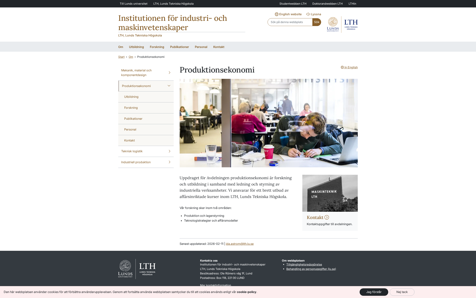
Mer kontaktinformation (215, 285)
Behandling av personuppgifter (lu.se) (311, 269)
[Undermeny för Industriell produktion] (169, 162)
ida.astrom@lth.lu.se (240, 244)
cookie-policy (246, 292)
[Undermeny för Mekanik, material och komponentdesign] (169, 72)
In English (351, 67)
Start (121, 57)
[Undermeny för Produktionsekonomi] (169, 86)
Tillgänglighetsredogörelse (304, 264)
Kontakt (315, 217)
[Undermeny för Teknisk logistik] (169, 151)
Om (131, 57)
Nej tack (402, 292)
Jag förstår (374, 292)
